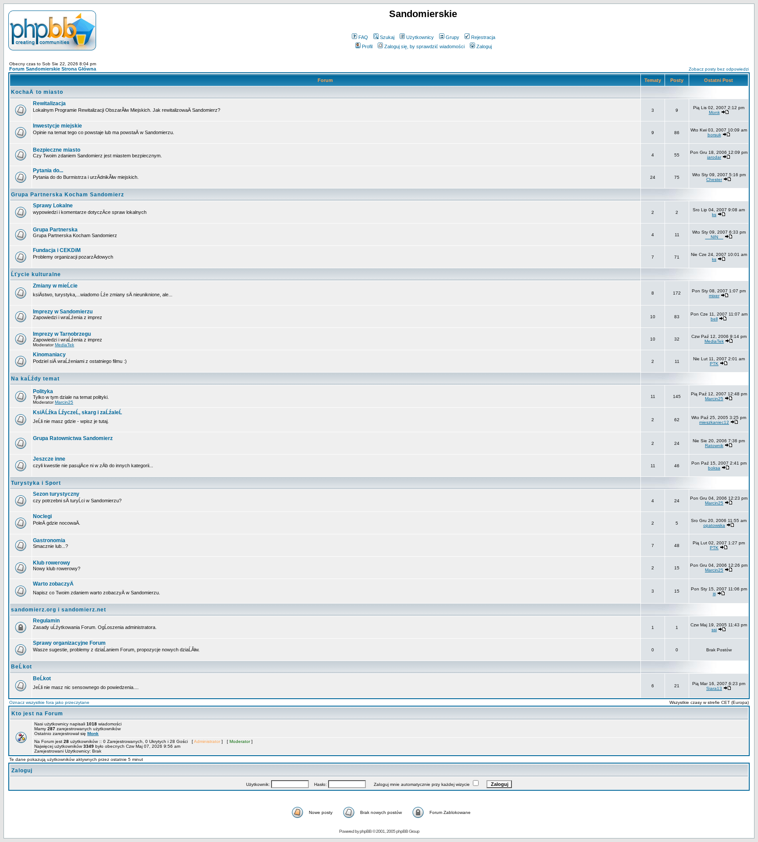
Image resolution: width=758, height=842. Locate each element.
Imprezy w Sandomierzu (63, 312)
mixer (714, 295)
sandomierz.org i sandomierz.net (58, 610)
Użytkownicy (420, 37)
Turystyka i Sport (36, 483)
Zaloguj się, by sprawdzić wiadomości (424, 46)
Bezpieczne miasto (56, 150)
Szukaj (387, 37)
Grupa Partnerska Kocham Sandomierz (67, 195)
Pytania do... (48, 170)
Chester (714, 179)
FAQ (363, 37)
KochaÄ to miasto (37, 92)
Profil (367, 46)
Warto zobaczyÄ (53, 584)
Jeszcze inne (49, 459)
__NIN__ (714, 236)
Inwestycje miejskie (57, 126)
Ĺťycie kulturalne (36, 274)
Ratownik (714, 445)
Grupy (452, 37)
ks (714, 214)
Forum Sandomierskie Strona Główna (52, 68)
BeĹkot (21, 667)
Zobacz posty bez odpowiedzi (719, 69)
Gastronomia (49, 540)
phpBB (366, 831)
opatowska (714, 525)
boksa (714, 467)
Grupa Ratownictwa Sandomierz (73, 438)
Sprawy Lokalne (53, 206)
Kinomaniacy (49, 355)
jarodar (714, 157)
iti (714, 593)
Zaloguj (484, 46)
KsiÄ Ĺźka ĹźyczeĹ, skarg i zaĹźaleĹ (77, 412)
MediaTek (64, 344)
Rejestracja (483, 37)
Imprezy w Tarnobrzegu (62, 334)
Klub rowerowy (51, 563)
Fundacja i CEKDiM (57, 250)
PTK (714, 363)
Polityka (43, 391)
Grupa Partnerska (55, 230)
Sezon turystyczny (56, 494)
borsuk (714, 134)
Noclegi (42, 516)
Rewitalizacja (49, 103)
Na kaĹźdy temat (35, 379)
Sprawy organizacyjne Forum (69, 643)
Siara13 (714, 688)
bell (714, 318)
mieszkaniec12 (714, 422)
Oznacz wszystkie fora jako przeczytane (49, 702)
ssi (714, 629)
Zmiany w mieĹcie (55, 286)
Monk (714, 112)
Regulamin (46, 621)
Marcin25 (64, 402)
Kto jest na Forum (37, 714)
